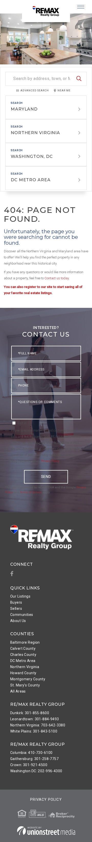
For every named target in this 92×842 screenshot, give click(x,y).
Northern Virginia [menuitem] (24, 667)
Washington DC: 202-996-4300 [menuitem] (36, 771)
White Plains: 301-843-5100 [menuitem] (33, 731)
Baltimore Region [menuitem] (25, 642)
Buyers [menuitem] (16, 602)
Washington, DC (32, 156)
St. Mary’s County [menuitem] (25, 685)
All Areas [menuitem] (18, 691)
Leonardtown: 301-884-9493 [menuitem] (34, 719)
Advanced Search (34, 90)
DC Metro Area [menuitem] (23, 661)
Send (46, 476)
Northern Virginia (35, 132)
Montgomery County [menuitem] (27, 679)
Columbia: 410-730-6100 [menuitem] (31, 753)
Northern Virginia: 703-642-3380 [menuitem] (37, 725)
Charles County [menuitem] (23, 655)
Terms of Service (31, 492)
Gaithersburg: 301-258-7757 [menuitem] (34, 759)
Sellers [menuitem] (16, 608)
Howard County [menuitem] (23, 673)
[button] (79, 78)
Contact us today (56, 278)
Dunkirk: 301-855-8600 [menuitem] (29, 713)
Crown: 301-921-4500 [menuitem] (28, 765)
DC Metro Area (31, 179)
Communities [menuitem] (21, 615)
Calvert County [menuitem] (23, 648)
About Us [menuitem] (18, 621)
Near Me (64, 90)
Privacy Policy (50, 461)
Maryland (24, 109)
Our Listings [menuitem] (20, 596)
